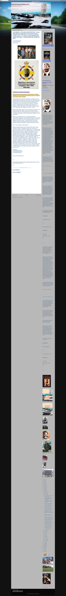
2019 (44, 484)
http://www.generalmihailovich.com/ (48, 173)
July (45, 532)
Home (27, 195)
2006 (44, 551)
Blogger (38, 593)
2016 (44, 488)
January (45, 540)
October (45, 494)
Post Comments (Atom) (19, 197)
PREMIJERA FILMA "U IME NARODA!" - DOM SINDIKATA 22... (48, 512)
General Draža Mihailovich (20, 4)
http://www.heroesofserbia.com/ (47, 289)
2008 (44, 548)
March (45, 537)
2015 (44, 489)
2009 (44, 547)
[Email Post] (30, 167)
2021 (44, 481)
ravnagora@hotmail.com (19, 163)
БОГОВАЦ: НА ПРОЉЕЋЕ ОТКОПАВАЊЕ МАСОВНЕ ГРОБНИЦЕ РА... (48, 499)
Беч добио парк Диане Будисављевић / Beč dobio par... (48, 515)
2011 (44, 544)
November (45, 493)
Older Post (38, 195)
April (45, 536)
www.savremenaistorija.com (18, 155)
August (45, 531)
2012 (44, 543)
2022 (44, 480)
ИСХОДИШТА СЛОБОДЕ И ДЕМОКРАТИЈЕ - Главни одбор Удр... (48, 501)
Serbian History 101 (45, 587)
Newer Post (15, 195)
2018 (44, 485)
